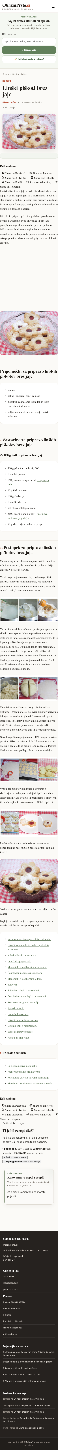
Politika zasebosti (11, 1308)
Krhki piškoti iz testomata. (22, 955)
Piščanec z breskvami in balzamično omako (24, 1381)
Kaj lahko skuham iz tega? (29, 59)
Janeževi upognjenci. (19, 961)
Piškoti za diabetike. (19, 1037)
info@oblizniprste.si (13, 1256)
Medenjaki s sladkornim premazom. (27, 967)
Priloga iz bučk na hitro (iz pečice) (20, 1368)
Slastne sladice (19, 74)
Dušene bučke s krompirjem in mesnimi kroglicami (27, 1361)
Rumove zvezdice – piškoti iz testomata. (29, 939)
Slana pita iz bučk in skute (32, 1428)
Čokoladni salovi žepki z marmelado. (28, 996)
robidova (12, 518)
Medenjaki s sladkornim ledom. (25, 979)
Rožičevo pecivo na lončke (22, 1066)
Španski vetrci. (16, 1008)
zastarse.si (8, 1276)
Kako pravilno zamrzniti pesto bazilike (21, 1374)
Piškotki (7, 1315)
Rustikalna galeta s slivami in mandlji (28, 1077)
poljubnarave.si (10, 1289)
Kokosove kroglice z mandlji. (23, 1002)
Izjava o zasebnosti (12, 1327)
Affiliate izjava (10, 1334)
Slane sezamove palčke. (20, 1031)
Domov (5, 74)
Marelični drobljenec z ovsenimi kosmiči (30, 1083)
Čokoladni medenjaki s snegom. (25, 973)
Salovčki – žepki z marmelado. (24, 990)
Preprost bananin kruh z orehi (24, 1071)
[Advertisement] (29, 277)
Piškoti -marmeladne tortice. (23, 1020)
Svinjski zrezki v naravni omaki (29, 1399)
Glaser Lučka (9, 102)
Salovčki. (12, 984)
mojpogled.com (10, 1283)
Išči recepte (9, 34)
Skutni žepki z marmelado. (22, 1025)
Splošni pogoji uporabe (14, 1302)
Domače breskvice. (18, 1014)
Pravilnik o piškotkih (13, 1321)
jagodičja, (24, 518)
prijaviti (11, 1196)
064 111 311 (9, 1259)
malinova (42, 514)
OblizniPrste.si (10, 1244)
